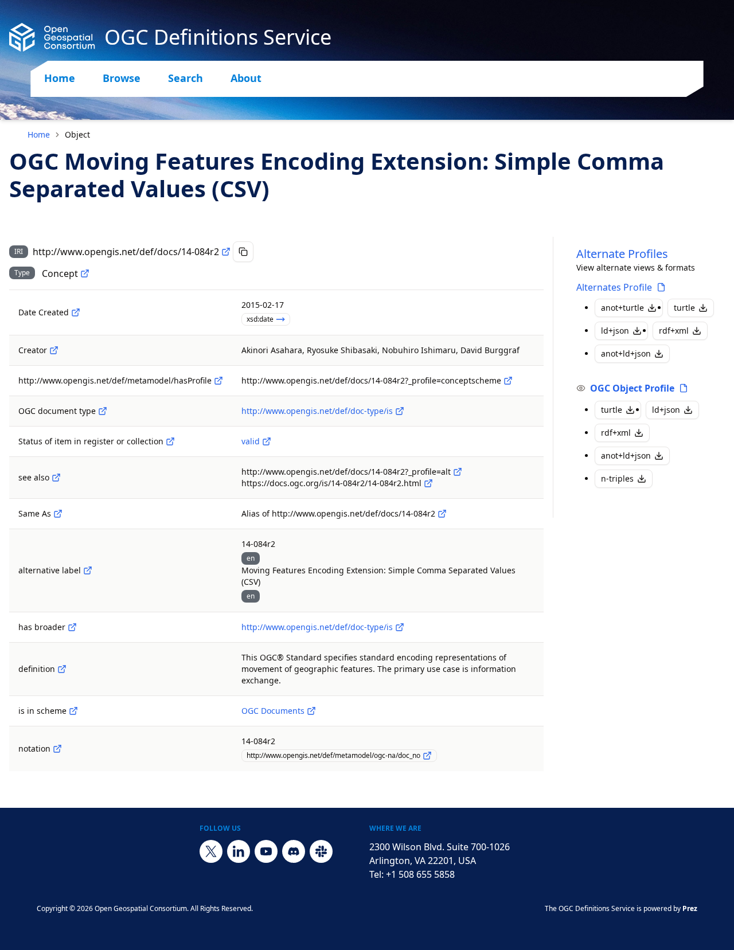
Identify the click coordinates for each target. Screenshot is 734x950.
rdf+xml (674, 330)
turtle (684, 307)
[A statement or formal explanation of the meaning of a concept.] (62, 669)
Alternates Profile (614, 287)
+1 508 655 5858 (420, 874)
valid (250, 441)
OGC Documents (272, 710)
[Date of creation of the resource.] (75, 312)
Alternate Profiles (622, 253)
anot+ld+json (626, 353)
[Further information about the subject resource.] (56, 477)
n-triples (617, 478)
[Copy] (243, 251)
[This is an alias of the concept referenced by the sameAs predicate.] (442, 513)
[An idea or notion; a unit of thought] (84, 273)
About (246, 78)
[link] (77, 134)
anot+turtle (622, 307)
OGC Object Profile (632, 388)
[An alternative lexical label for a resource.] (87, 570)
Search (185, 78)
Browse (121, 78)
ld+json (615, 330)
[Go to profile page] (661, 287)
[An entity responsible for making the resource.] (53, 350)
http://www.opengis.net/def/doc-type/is (317, 410)
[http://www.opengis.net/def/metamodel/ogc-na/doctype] (102, 411)
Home (59, 78)
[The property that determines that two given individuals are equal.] (58, 513)
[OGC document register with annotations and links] (311, 711)
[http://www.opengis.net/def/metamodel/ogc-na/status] (170, 441)
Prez (689, 908)
